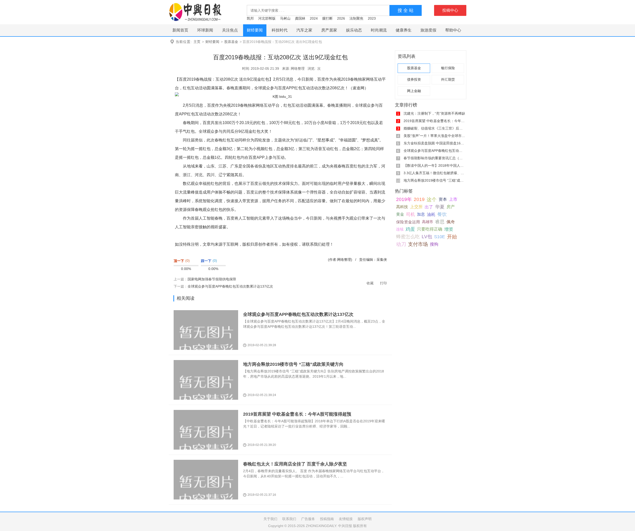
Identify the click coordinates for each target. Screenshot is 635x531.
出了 (429, 206)
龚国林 (300, 18)
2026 (341, 18)
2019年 (404, 199)
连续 (400, 229)
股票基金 (231, 42)
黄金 (400, 214)
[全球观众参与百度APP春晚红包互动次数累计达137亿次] (206, 339)
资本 (443, 199)
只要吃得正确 (429, 229)
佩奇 (450, 221)
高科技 (402, 207)
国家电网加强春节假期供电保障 (212, 279)
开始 (452, 236)
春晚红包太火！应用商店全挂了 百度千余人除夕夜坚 (295, 464)
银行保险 (448, 68)
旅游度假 (428, 30)
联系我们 (289, 519)
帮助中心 (453, 30)
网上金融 (414, 91)
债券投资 (414, 79)
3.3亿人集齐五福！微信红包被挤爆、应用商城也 (441, 173)
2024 (314, 18)
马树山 (285, 18)
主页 (196, 42)
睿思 (439, 221)
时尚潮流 (379, 30)
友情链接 (346, 519)
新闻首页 (180, 30)
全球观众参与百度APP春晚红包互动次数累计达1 (441, 151)
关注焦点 (230, 30)
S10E (439, 236)
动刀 (401, 244)
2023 (372, 18)
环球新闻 (205, 30)
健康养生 (404, 30)
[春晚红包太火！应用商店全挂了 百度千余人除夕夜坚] (206, 489)
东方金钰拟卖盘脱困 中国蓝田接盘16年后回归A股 (442, 143)
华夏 (439, 206)
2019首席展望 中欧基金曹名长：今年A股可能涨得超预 (297, 414)
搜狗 (434, 244)
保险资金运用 (408, 222)
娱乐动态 (354, 30)
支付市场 (418, 244)
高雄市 (427, 222)
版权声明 (365, 519)
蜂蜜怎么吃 (408, 236)
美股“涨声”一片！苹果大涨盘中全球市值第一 (438, 136)
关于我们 (270, 519)
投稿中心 (450, 10)
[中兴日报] (195, 12)
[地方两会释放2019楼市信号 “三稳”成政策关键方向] (206, 389)
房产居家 (329, 30)
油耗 (431, 214)
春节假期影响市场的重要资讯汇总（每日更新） (440, 158)
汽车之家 (304, 30)
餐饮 (442, 214)
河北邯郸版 (267, 18)
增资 (448, 229)
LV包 (427, 236)
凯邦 (250, 18)
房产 (450, 206)
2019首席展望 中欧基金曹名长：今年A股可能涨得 (442, 121)
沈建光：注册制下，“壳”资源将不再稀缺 (434, 113)
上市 (453, 199)
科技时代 (279, 30)
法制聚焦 (356, 18)
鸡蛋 (410, 229)
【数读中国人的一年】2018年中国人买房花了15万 (442, 165)
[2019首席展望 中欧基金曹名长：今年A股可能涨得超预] (206, 439)
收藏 (370, 283)
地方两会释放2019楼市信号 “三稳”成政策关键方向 (293, 364)
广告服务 (308, 519)
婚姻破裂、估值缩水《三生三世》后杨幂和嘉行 (440, 128)
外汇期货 (448, 79)
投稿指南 (327, 519)
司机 (410, 214)
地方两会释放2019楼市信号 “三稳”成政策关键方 (440, 180)
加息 (421, 214)
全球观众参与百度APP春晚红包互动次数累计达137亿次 (230, 286)
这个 (432, 199)
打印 (383, 283)
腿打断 (327, 18)
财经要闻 (255, 30)
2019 (419, 199)
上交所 (416, 206)
